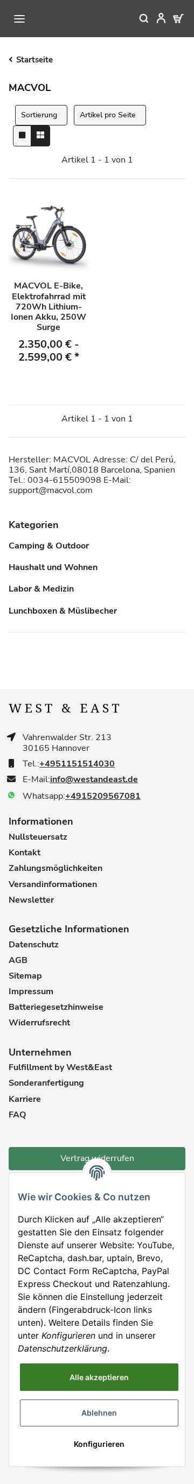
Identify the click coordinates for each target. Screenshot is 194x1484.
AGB (18, 960)
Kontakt (24, 853)
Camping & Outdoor (49, 546)
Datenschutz (34, 945)
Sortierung (39, 115)
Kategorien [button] (34, 525)
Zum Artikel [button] (48, 384)
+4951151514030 (77, 764)
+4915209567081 (103, 796)
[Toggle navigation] (19, 19)
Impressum (31, 992)
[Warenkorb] (171, 18)
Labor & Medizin (41, 589)
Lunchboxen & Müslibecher (63, 611)
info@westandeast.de (94, 780)
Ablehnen (99, 1412)
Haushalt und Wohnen (53, 567)
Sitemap (25, 976)
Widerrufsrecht (39, 1023)
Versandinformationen (53, 885)
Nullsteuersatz (38, 837)
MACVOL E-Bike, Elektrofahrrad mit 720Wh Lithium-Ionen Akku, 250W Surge (48, 307)
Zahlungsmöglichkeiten (55, 868)
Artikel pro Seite (108, 115)
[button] (154, 18)
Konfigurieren (99, 1443)
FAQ (17, 1115)
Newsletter (31, 900)
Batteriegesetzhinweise (56, 1007)
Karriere (25, 1099)
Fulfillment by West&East (60, 1068)
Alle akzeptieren (99, 1377)
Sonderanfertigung (46, 1083)
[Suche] (137, 18)
